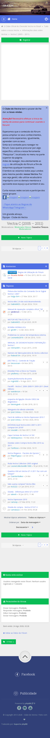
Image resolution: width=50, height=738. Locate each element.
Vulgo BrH (15, 296)
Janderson (15, 312)
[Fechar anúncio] (46, 108)
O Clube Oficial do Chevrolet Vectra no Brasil (22, 26)
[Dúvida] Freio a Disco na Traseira (22, 371)
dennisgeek (15, 404)
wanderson (15, 391)
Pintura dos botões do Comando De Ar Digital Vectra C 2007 (27, 292)
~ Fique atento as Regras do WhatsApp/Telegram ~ (17, 206)
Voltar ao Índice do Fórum (16, 633)
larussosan (15, 363)
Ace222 (14, 486)
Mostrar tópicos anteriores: (15, 517)
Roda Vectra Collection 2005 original (23, 463)
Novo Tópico (25, 237)
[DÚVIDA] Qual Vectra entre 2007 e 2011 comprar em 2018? (24, 426)
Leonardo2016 (17, 337)
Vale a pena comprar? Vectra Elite (21, 484)
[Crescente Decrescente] (22, 527)
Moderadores (25, 229)
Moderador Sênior (23, 227)
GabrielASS (15, 304)
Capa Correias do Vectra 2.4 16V (21, 435)
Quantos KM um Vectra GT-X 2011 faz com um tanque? (27, 472)
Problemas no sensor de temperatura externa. (27, 335)
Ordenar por (14, 522)
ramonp (14, 502)
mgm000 (14, 381)
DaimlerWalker (17, 476)
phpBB (28, 703)
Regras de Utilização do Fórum (31, 272)
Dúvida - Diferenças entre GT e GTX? (23, 492)
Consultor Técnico (40, 227)
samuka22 (15, 509)
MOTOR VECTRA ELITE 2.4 (19, 319)
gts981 (14, 330)
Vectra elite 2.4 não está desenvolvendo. (24, 301)
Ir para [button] (9, 641)
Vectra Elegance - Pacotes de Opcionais (24, 453)
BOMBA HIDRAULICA (17, 327)
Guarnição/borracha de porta (20, 378)
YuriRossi (15, 448)
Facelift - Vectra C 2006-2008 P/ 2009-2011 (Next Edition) (28, 387)
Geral (10, 278)
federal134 (15, 355)
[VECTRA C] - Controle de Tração (21, 360)
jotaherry (15, 373)
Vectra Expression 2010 (17, 499)
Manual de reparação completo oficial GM (25, 309)
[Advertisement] (25, 72)
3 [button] (44, 248)
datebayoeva (16, 438)
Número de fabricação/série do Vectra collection (28, 353)
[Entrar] (47, 19)
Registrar (25, 40)
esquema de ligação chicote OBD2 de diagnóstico (23, 400)
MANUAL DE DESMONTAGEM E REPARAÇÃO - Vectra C (27, 343)
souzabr (14, 430)
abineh (14, 494)
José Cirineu (16, 412)
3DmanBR (15, 348)
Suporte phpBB (20, 724)
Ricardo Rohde (17, 275)
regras (6, 164)
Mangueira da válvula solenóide (21, 409)
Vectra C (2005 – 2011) (20, 34)
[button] (47, 248)
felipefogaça (16, 456)
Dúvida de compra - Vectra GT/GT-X (23, 507)
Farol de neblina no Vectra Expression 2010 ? (26, 417)
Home (14, 19)
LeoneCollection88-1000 (21, 466)
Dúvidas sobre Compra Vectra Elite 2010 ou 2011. (26, 444)
